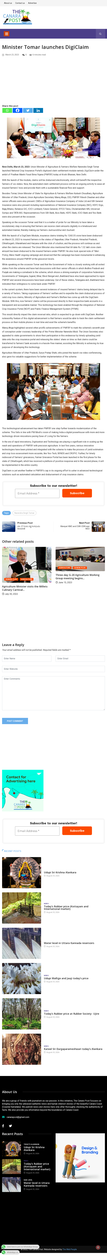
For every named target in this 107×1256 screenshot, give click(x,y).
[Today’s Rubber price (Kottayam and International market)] (21, 907)
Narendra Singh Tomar (24, 513)
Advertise (32, 3)
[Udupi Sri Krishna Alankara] (21, 872)
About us (8, 3)
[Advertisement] (53, 83)
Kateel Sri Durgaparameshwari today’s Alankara (73, 1049)
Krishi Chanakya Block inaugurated (77, 583)
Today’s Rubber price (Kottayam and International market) (66, 908)
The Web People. (69, 1249)
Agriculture (11, 568)
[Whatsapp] (7, 110)
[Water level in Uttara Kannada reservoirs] (21, 943)
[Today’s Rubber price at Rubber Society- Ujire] (21, 1013)
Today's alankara (52, 870)
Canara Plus (26, 568)
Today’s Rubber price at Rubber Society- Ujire (71, 1013)
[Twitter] (28, 110)
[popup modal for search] (100, 34)
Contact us (20, 3)
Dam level (48, 940)
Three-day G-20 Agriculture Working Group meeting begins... (24, 576)
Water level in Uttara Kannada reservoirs (69, 943)
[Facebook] (17, 110)
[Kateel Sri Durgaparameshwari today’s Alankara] (21, 1049)
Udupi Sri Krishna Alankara (60, 872)
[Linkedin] (38, 110)
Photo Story (65, 576)
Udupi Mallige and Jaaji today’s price (66, 978)
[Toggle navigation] (6, 34)
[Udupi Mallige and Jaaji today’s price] (21, 978)
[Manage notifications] (98, 1247)
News (46, 904)
